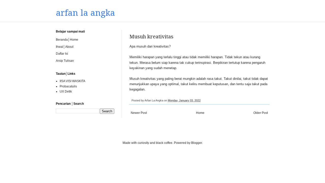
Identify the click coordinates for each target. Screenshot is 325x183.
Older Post (260, 113)
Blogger (196, 143)
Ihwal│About (64, 47)
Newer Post (139, 113)
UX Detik (66, 91)
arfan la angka (85, 13)
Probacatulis (68, 86)
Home (200, 113)
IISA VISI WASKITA (72, 81)
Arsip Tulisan (65, 61)
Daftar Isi (62, 53)
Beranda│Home (67, 39)
